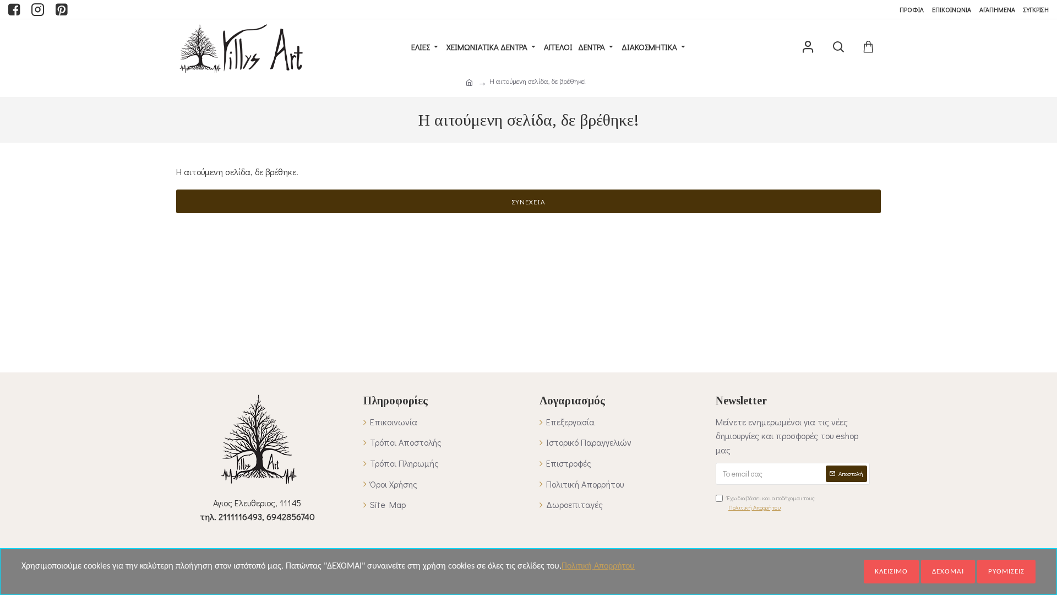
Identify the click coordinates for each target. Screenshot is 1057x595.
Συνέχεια (528, 201)
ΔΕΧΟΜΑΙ (948, 571)
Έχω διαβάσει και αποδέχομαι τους (771, 503)
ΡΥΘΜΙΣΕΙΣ (1006, 571)
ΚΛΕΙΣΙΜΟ (891, 571)
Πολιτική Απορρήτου (598, 566)
